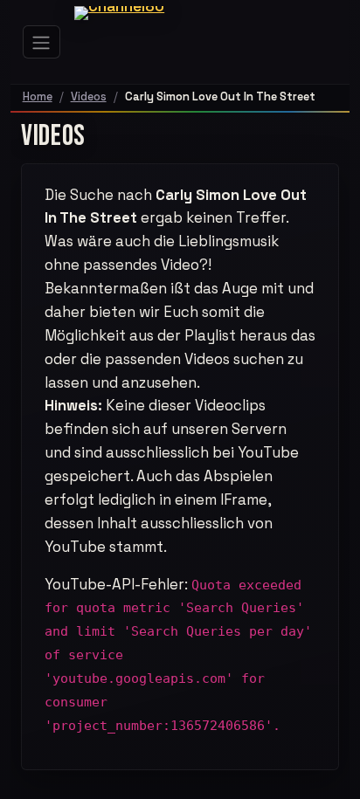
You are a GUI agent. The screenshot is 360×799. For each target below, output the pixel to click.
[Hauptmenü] (42, 42)
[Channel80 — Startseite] (132, 42)
